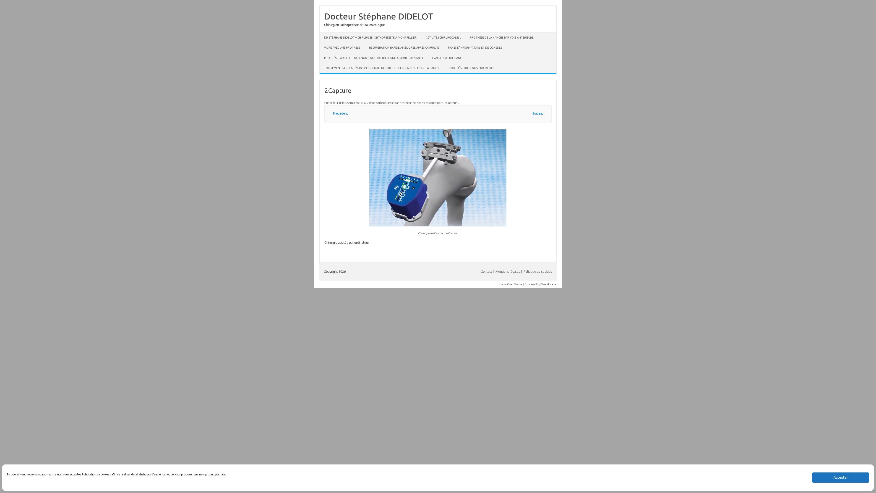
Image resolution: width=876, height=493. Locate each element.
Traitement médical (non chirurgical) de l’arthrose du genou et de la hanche (382, 67)
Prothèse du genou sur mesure (472, 67)
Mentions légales (507, 271)
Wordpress (548, 284)
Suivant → (539, 113)
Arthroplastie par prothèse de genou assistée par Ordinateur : (417, 102)
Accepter (841, 478)
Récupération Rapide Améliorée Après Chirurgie (404, 47)
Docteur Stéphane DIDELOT (378, 16)
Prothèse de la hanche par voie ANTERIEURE (502, 37)
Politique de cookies (538, 271)
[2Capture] (438, 177)
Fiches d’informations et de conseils (475, 47)
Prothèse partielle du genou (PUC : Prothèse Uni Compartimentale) (373, 57)
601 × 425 (362, 102)
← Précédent (338, 113)
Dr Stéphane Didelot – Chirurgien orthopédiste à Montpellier (370, 37)
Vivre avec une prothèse (342, 47)
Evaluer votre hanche (448, 57)
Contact (486, 271)
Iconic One (506, 284)
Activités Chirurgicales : (443, 37)
